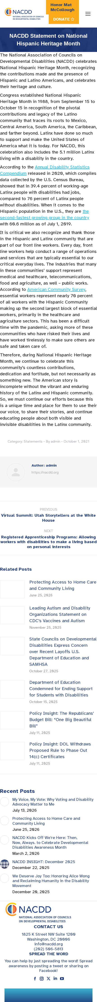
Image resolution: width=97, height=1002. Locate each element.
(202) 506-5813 (48, 948)
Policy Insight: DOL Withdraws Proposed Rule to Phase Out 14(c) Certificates (60, 750)
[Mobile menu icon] (87, 13)
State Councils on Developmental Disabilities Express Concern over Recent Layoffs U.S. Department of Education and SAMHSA (63, 651)
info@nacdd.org (48, 943)
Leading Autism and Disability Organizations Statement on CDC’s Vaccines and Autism (59, 614)
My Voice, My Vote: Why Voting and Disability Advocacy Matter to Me (52, 802)
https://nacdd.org (45, 472)
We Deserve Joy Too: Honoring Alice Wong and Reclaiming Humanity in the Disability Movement (51, 881)
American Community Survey (56, 289)
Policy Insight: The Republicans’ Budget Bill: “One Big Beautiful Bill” (61, 719)
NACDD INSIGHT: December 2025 (43, 862)
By (53, 441)
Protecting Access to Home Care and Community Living (62, 585)
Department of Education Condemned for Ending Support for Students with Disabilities (60, 689)
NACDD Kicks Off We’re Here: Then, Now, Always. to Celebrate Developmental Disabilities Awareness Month (50, 842)
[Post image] (12, 589)
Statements (33, 441)
